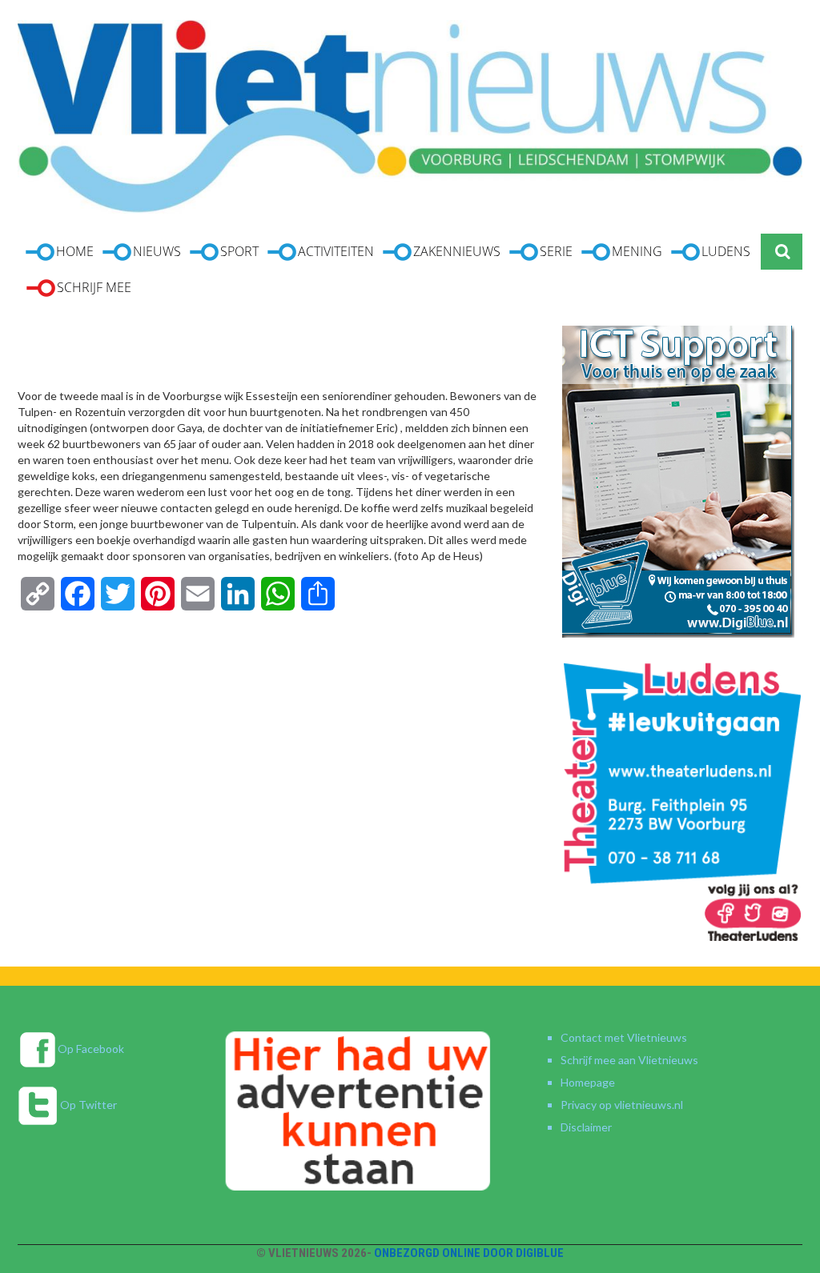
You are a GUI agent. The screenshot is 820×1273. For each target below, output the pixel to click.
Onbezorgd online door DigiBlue (469, 1253)
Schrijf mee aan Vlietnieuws (629, 1060)
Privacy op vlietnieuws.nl (622, 1104)
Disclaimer (586, 1127)
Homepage (588, 1082)
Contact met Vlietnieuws (624, 1037)
